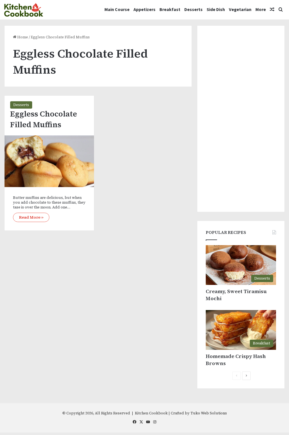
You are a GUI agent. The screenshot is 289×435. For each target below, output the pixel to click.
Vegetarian (240, 9)
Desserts (193, 9)
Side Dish (216, 9)
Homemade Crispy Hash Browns (236, 360)
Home (22, 37)
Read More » (31, 217)
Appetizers (144, 9)
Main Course (117, 9)
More (260, 9)
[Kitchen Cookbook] (23, 10)
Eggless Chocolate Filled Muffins (43, 119)
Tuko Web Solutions (209, 413)
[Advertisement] (241, 118)
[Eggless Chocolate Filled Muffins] (49, 161)
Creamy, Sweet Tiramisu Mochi (236, 295)
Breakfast (169, 9)
